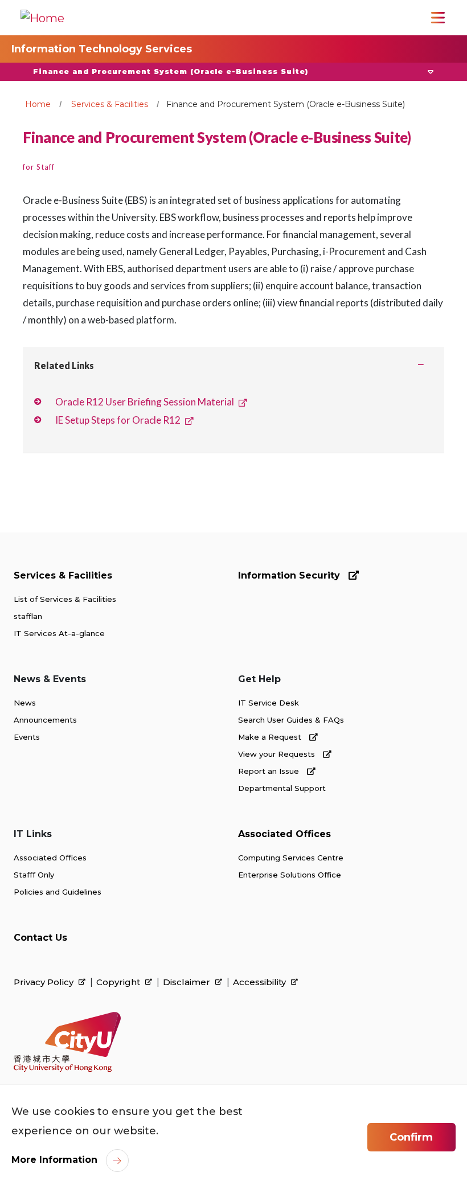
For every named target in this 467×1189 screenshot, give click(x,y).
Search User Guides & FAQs (291, 719)
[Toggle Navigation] (437, 17)
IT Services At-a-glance (59, 633)
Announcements (45, 719)
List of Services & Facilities (65, 599)
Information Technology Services (101, 49)
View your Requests (277, 753)
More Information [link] (54, 1159)
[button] (233, 72)
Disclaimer (187, 982)
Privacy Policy (45, 982)
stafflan (28, 616)
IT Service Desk (268, 702)
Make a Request (271, 736)
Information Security (290, 575)
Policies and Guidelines (57, 891)
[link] (67, 1042)
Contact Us (40, 937)
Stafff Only (34, 874)
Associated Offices (50, 857)
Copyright (119, 982)
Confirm (411, 1137)
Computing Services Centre (290, 857)
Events (27, 736)
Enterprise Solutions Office (289, 874)
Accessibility (260, 982)
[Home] (42, 18)
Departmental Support (282, 788)
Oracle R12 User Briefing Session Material (144, 402)
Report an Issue (269, 771)
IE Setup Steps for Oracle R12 (118, 420)
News (25, 702)
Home (38, 104)
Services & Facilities (109, 104)
